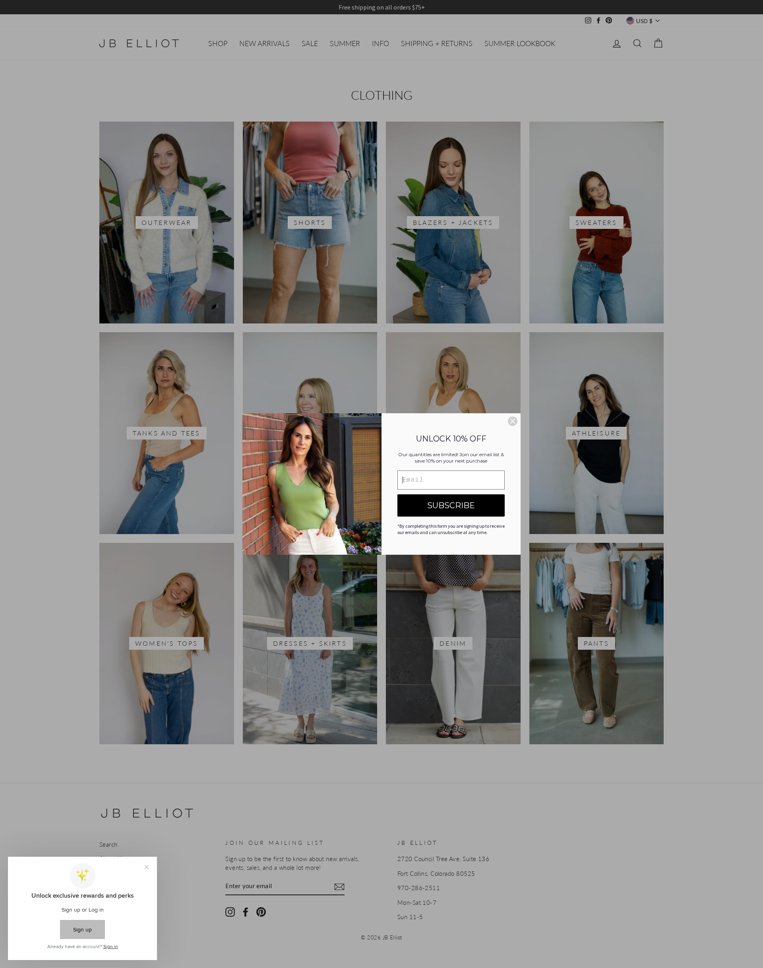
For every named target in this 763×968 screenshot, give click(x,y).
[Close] (512, 421)
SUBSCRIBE (451, 505)
